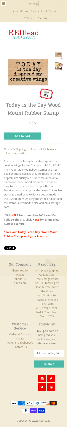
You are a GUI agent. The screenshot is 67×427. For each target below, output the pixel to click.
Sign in (35, 11)
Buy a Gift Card (20, 11)
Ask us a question (16, 153)
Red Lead (44, 420)
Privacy (20, 338)
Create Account (49, 11)
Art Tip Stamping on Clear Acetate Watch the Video (47, 287)
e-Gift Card (20, 283)
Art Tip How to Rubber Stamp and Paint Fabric (47, 299)
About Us (20, 279)
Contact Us (20, 347)
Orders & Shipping (15, 149)
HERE (36, 219)
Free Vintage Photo (47, 279)
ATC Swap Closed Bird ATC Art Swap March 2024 (47, 312)
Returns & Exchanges (43, 149)
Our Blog (33, 3)
